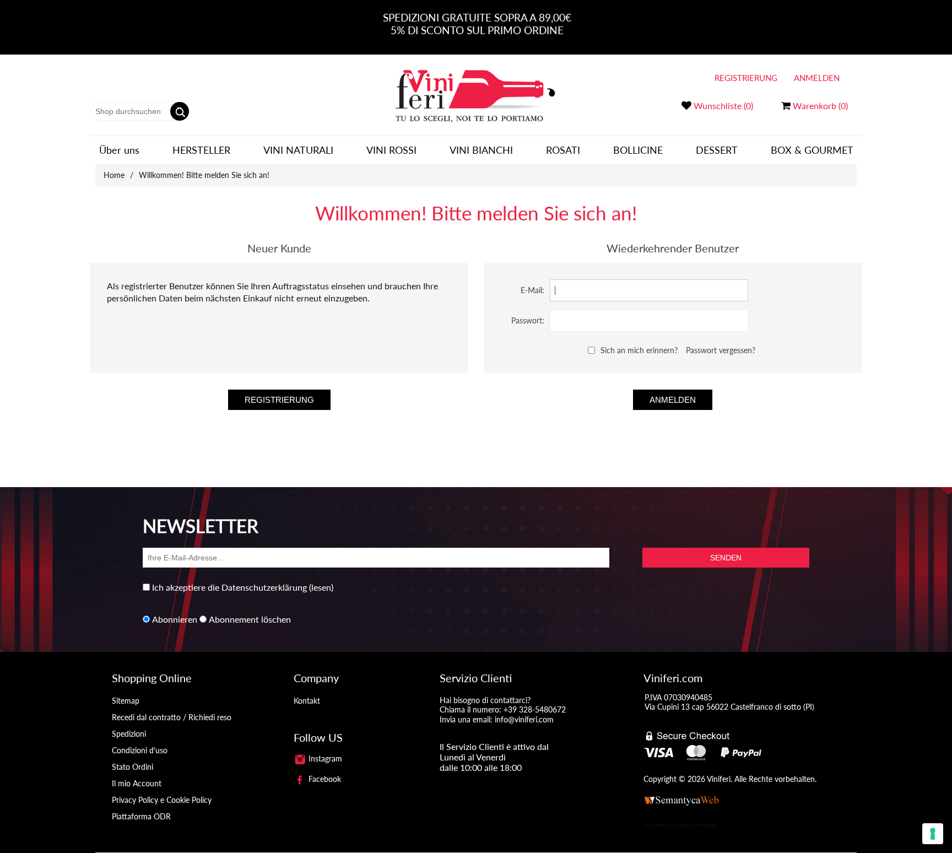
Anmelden (817, 78)
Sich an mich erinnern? (639, 350)
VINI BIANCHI (481, 150)
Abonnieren (174, 619)
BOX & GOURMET (812, 150)
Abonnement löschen (250, 619)
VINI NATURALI (298, 150)
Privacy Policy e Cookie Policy (162, 800)
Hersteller (201, 150)
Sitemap (125, 700)
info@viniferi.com (524, 719)
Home (114, 175)
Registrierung (746, 78)
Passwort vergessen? (720, 350)
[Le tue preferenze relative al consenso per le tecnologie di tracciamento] (932, 833)
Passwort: (527, 320)
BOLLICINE (638, 150)
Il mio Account (136, 783)
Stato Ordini (132, 766)
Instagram (324, 758)
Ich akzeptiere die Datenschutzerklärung (229, 587)
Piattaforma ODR (141, 816)
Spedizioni (129, 733)
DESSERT (717, 150)
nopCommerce (697, 824)
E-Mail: (532, 290)
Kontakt (307, 700)
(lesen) (321, 587)
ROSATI (563, 150)
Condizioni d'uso (139, 750)
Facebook (323, 779)
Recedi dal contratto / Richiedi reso (171, 717)
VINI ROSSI (391, 150)
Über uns (119, 150)
